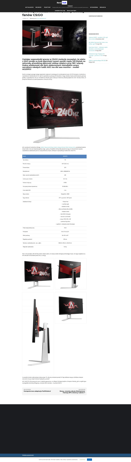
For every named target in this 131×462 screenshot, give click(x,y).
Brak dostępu (71, 10)
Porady (70, 6)
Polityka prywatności (28, 455)
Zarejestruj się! (60, 10)
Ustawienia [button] (82, 459)
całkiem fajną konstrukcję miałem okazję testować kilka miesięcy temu (58, 147)
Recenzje (38, 7)
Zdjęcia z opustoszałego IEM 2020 (97, 60)
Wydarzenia (94, 7)
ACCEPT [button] (89, 459)
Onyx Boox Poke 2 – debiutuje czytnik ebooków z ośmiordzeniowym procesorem (98, 49)
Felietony (47, 7)
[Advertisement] (99, 90)
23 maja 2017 (26, 18)
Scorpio (38, 18)
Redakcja (103, 7)
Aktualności (29, 7)
